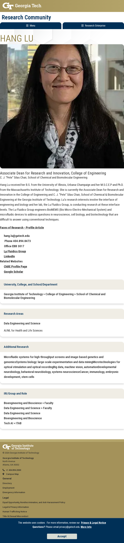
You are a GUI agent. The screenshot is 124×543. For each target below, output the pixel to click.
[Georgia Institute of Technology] (62, 6)
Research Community (26, 17)
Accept (62, 536)
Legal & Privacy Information (16, 507)
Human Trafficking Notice (15, 511)
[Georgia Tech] (18, 446)
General (7, 478)
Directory (7, 483)
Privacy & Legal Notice (93, 522)
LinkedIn (9, 256)
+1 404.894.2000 (13, 470)
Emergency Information (14, 492)
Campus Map (12, 474)
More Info (86, 526)
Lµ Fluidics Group (15, 251)
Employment (8, 488)
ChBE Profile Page (15, 266)
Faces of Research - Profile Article (22, 227)
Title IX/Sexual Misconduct (15, 516)
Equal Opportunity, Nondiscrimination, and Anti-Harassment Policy (34, 502)
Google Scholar (13, 272)
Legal (6, 497)
